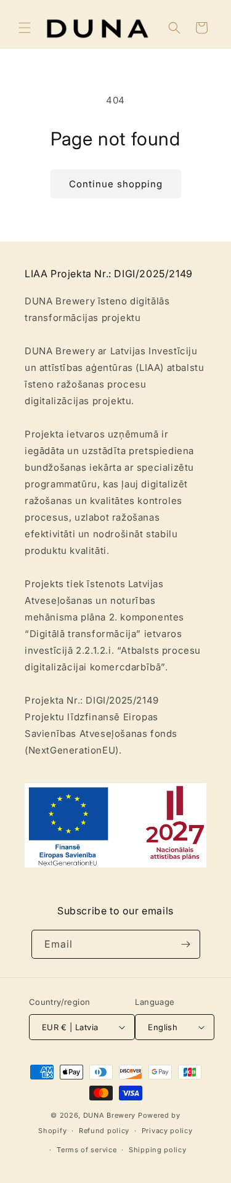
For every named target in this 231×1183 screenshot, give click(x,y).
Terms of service (86, 1149)
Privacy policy (167, 1130)
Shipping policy (158, 1149)
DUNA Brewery (109, 1115)
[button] (24, 27)
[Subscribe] (186, 944)
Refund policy (104, 1130)
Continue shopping (116, 184)
